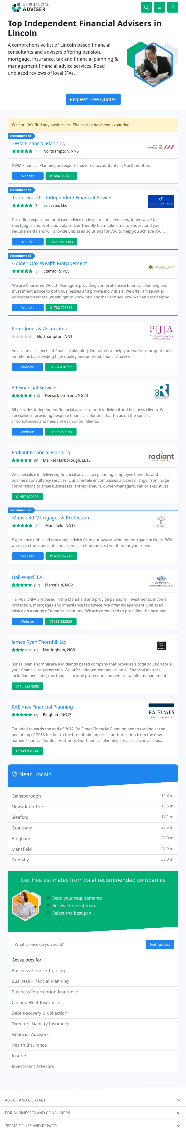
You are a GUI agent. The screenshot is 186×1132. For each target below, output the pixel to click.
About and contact (25, 1100)
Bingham (93, 838)
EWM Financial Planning (38, 143)
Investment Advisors (33, 1066)
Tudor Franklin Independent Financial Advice (61, 197)
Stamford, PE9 (56, 271)
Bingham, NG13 (57, 714)
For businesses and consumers (37, 1113)
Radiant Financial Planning (41, 452)
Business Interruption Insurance (45, 992)
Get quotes (160, 944)
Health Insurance (29, 1045)
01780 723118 (61, 307)
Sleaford (93, 817)
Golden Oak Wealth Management (49, 263)
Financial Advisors (30, 1034)
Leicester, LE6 (55, 205)
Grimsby (93, 860)
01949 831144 (27, 751)
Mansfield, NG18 (60, 525)
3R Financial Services (35, 387)
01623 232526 (61, 621)
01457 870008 (27, 496)
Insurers (20, 1055)
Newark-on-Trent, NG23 (66, 395)
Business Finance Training (38, 970)
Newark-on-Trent (93, 806)
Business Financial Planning (40, 981)
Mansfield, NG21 (60, 585)
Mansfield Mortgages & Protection (50, 517)
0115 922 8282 (27, 686)
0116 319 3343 (61, 241)
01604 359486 (61, 176)
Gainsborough (93, 796)
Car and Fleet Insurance (36, 1002)
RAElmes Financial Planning (42, 706)
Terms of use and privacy (31, 1125)
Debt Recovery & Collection (39, 1013)
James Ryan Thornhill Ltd (39, 642)
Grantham (93, 828)
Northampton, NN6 (61, 151)
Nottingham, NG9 (59, 649)
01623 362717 (61, 556)
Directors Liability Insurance (40, 1024)
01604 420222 (61, 367)
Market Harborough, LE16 (67, 460)
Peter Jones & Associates (39, 328)
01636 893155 (61, 431)
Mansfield (93, 849)
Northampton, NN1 (54, 336)
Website (27, 176)
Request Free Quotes (93, 99)
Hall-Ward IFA (27, 577)
